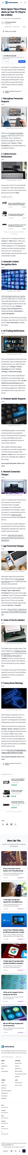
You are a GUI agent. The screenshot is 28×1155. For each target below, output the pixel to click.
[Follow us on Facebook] (11, 1151)
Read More (20, 877)
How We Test (4, 1093)
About (2, 1082)
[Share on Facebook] (7, 824)
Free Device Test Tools (20, 1074)
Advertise (3, 1088)
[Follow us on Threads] (19, 1151)
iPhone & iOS (18, 1063)
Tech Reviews (4, 1071)
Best (2, 1068)
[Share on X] (3, 824)
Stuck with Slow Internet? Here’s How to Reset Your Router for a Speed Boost (12, 537)
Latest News (4, 1066)
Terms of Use (18, 1085)
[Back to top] (24, 1150)
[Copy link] (15, 824)
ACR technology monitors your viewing (13, 296)
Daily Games (18, 1068)
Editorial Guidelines (6, 1090)
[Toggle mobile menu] (25, 2)
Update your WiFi (16, 515)
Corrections (4, 1096)
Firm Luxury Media (6, 1144)
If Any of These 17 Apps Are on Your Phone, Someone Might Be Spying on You (14, 612)
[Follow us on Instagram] (15, 1151)
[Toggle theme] (21, 2)
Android (17, 1066)
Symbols (17, 1076)
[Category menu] (2, 2)
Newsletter (4, 1098)
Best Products (18, 1071)
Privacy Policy (18, 1082)
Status (2, 1063)
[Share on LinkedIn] (11, 824)
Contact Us (4, 1085)
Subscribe (21, 61)
